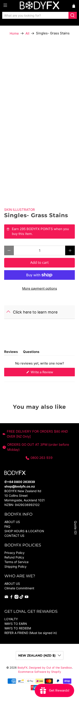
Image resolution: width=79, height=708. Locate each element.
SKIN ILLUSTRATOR (19, 210)
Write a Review (48, 373)
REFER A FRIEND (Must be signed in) (30, 633)
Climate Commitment (19, 588)
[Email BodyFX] (6, 597)
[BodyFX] (39, 6)
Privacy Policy (14, 553)
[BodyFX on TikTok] (21, 597)
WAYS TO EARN (15, 623)
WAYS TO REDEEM (17, 628)
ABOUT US (12, 522)
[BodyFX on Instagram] (16, 597)
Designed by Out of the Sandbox (50, 667)
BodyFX (22, 667)
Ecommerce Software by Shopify (39, 671)
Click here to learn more (35, 312)
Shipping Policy (15, 566)
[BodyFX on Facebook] (11, 597)
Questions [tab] (31, 352)
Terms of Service (16, 562)
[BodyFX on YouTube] (27, 597)
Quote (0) (75, 528)
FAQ (7, 526)
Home (14, 33)
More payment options (39, 288)
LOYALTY (11, 619)
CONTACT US (14, 535)
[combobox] (35, 15)
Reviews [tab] (11, 352)
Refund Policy (14, 557)
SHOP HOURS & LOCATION (24, 531)
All (27, 33)
